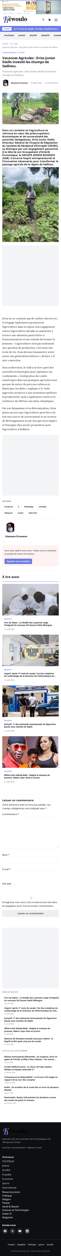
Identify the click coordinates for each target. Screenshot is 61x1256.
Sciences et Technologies (15, 1210)
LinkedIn (42, 507)
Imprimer (33, 513)
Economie (7, 1178)
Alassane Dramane (19, 83)
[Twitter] (12, 1231)
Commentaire (10, 814)
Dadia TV (7, 1213)
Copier (21, 513)
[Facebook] (5, 1231)
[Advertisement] (30, 275)
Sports (5, 1183)
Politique (7, 1195)
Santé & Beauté (10, 1206)
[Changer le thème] (49, 20)
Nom (5, 854)
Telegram (8, 513)
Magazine (7, 1217)
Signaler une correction (18, 561)
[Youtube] (20, 1231)
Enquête (45, 35)
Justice (21, 35)
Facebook (8, 507)
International (9, 1187)
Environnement (9, 52)
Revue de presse (11, 1192)
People (6, 1202)
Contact (11, 1244)
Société (33, 35)
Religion (6, 1199)
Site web (6, 883)
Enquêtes (21, 1244)
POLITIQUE (9, 35)
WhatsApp (28, 507)
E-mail (6, 869)
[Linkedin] (27, 1231)
